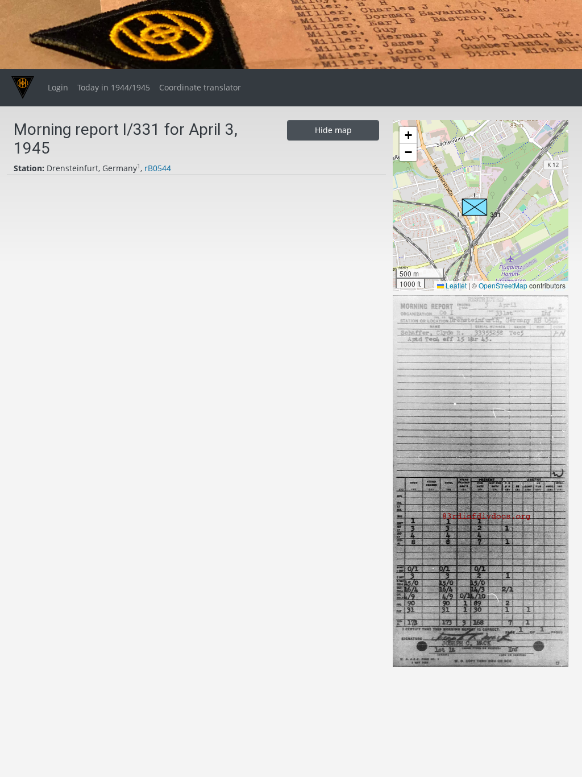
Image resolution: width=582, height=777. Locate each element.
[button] (479, 205)
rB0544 (157, 168)
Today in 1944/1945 (113, 87)
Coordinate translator (200, 87)
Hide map (333, 130)
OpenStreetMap (503, 285)
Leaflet (455, 285)
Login (58, 87)
